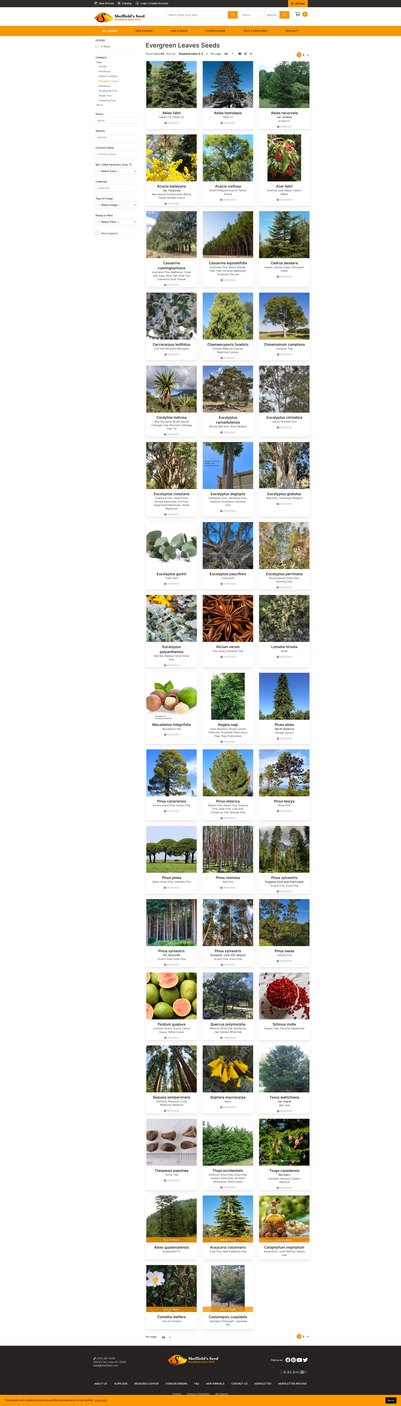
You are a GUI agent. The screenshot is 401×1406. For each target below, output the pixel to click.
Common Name (105, 147)
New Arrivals (215, 1383)
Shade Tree (105, 95)
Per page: (151, 1336)
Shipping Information (198, 1394)
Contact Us (239, 1383)
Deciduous (105, 71)
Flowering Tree (107, 100)
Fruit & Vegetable (255, 30)
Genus (99, 113)
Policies (177, 1394)
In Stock (105, 46)
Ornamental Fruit (108, 90)
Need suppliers (109, 233)
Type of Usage (104, 198)
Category (101, 57)
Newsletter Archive (292, 1383)
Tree (99, 62)
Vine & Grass (179, 30)
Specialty (292, 30)
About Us (100, 1383)
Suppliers (121, 1383)
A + (289, 1372)
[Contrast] (303, 1372)
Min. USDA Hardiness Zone (112, 164)
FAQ (196, 1383)
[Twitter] (305, 1360)
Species (100, 130)
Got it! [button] (391, 1400)
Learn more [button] (101, 1400)
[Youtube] (299, 1360)
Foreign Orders (176, 1383)
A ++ (296, 1372)
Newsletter (263, 1383)
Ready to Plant (104, 215)
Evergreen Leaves (109, 81)
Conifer (103, 66)
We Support (221, 1394)
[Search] (233, 15)
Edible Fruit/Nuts (108, 76)
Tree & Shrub (144, 30)
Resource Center (147, 1383)
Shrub (99, 104)
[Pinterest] (293, 1360)
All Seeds (109, 31)
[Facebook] (287, 1360)
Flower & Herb (215, 30)
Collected (101, 181)
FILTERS (100, 40)
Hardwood (104, 85)
